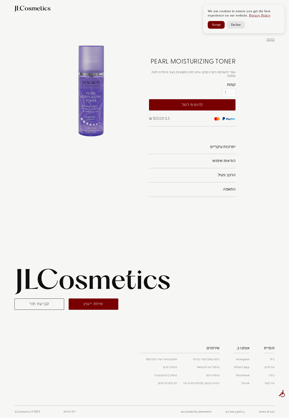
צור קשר (269, 383)
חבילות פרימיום (167, 383)
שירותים (270, 367)
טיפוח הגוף (213, 375)
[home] (34, 8)
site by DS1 (69, 412)
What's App (241, 367)
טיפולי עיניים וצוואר (208, 367)
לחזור (270, 39)
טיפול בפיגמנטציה (165, 375)
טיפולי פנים (170, 367)
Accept (216, 24)
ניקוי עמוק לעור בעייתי (206, 359)
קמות (231, 85)
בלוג (272, 375)
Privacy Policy (260, 15)
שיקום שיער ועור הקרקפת (161, 359)
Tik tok (245, 383)
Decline (236, 24)
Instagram (242, 359)
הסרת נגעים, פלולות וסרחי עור (201, 383)
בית (272, 359)
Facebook (242, 375)
